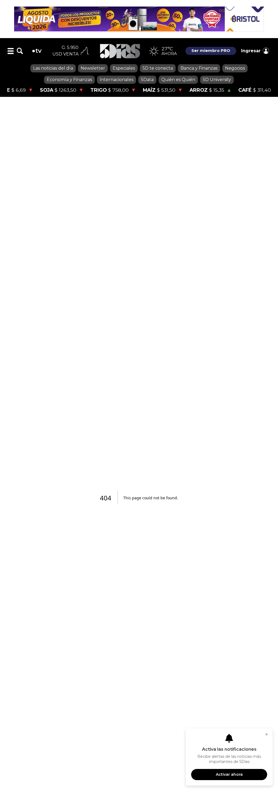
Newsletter (93, 68)
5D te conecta (158, 68)
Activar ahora (229, 774)
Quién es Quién (178, 79)
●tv (37, 50)
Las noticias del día (53, 68)
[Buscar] (20, 51)
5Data (147, 79)
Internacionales (116, 79)
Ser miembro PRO (210, 50)
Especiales (124, 68)
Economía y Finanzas (69, 79)
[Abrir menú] (10, 51)
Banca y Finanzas (199, 68)
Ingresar (251, 50)
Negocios (235, 68)
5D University (217, 79)
